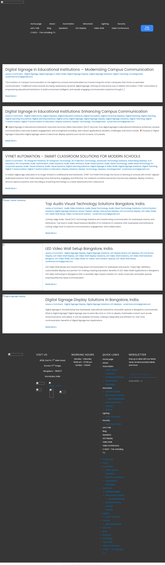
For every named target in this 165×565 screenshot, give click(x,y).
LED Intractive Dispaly (130, 211)
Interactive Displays (109, 211)
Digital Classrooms (33, 116)
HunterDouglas (112, 391)
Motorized (88, 23)
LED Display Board (118, 253)
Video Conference (120, 28)
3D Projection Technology (84, 160)
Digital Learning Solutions (44, 118)
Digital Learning (148, 116)
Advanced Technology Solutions (112, 160)
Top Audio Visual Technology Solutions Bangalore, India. (95, 203)
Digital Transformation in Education (37, 121)
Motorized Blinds (116, 398)
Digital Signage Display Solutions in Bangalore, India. (92, 299)
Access (109, 409)
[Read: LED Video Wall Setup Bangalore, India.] (22, 266)
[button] (69, 24)
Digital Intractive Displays (113, 116)
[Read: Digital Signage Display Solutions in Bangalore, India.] (13, 296)
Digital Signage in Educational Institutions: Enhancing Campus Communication (76, 111)
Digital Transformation (16, 169)
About (52, 23)
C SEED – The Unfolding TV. (43, 32)
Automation (68, 23)
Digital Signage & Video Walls (52, 74)
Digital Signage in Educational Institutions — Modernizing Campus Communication (79, 69)
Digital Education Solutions (70, 116)
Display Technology (81, 121)
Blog (49, 28)
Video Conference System (78, 214)
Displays (102, 169)
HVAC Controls (112, 416)
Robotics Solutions (114, 377)
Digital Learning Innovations (18, 118)
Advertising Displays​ (137, 160)
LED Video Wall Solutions (117, 255)
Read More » (11, 95)
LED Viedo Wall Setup (55, 214)
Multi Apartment (113, 424)
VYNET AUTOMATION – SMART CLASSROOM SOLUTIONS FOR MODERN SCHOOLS (72, 156)
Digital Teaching (120, 74)
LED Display (80, 28)
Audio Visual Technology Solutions (125, 208)
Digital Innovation (91, 116)
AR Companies (22, 163)
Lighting (105, 23)
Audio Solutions (56, 163)
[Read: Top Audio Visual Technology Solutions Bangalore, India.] (14, 200)
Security (121, 23)
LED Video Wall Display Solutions (90, 255)
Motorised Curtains (114, 395)
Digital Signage (31, 74)
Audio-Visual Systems (55, 166)
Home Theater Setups (88, 211)
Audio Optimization (39, 163)
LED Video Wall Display (63, 255)
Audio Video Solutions (74, 163)
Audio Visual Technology (115, 163)
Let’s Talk (34, 28)
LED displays (133, 253)
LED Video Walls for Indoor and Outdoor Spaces (92, 258)
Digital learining (133, 116)
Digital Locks (62, 118)
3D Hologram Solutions (35, 160)
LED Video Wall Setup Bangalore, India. (79, 248)
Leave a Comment (14, 74)
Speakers (63, 28)
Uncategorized (136, 74)
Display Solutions (63, 121)
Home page (36, 23)
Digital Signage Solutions (100, 74)
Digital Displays (50, 116)
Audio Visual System (94, 163)
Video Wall (99, 28)
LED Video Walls (148, 211)
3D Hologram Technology (59, 160)
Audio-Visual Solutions (33, 166)
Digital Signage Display (77, 74)
